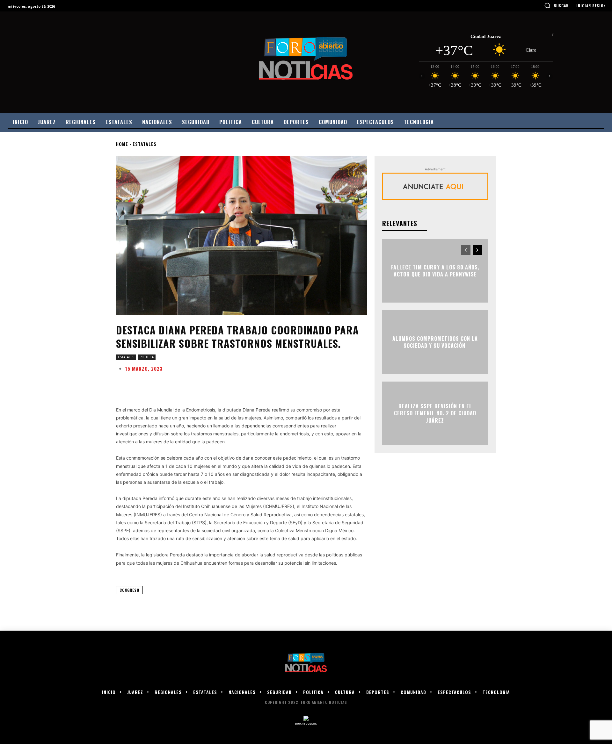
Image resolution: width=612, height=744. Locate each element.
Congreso (129, 590)
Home (122, 143)
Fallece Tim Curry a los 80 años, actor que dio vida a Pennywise (435, 270)
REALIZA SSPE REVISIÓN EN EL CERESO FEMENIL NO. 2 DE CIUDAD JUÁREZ (435, 413)
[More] (319, 384)
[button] (556, 5)
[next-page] (477, 250)
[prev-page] (465, 250)
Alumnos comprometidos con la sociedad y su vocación (435, 342)
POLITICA (147, 357)
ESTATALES (145, 143)
